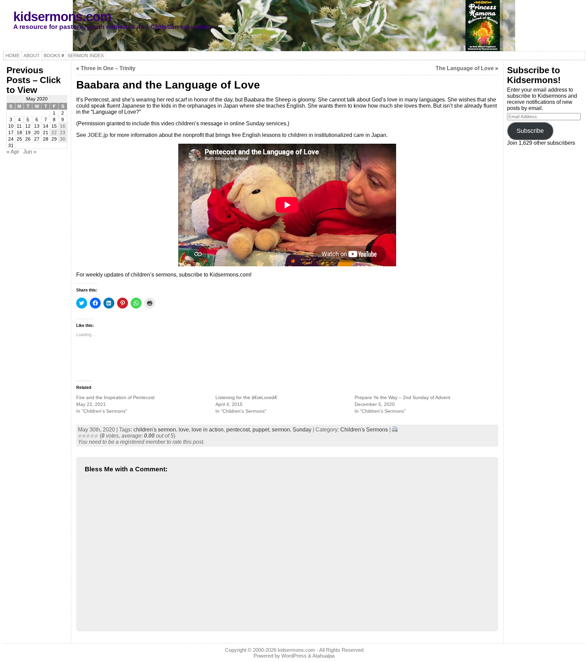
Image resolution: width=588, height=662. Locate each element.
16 (62, 126)
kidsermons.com (62, 16)
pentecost (238, 429)
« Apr (12, 152)
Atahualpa (323, 656)
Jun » (29, 152)
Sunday (302, 429)
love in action (208, 429)
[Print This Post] (394, 429)
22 (54, 132)
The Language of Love (465, 68)
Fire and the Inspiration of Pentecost (115, 397)
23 (62, 132)
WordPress (294, 656)
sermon (281, 429)
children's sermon (154, 429)
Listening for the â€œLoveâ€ (246, 397)
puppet (260, 429)
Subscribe (530, 130)
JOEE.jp (97, 135)
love (184, 429)
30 (62, 139)
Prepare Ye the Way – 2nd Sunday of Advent (402, 397)
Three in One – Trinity (108, 68)
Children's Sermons (364, 429)
